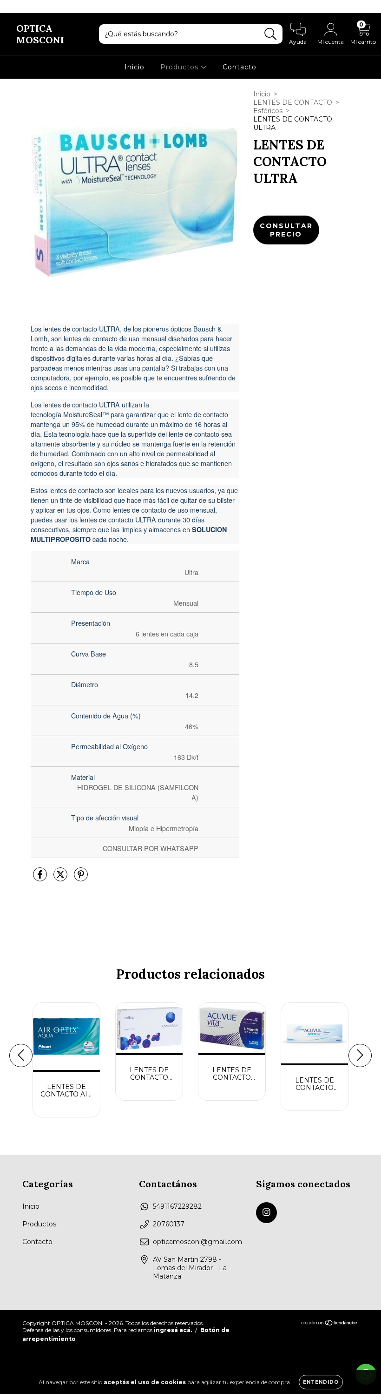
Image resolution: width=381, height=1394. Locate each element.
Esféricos (267, 111)
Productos (180, 67)
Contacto (239, 67)
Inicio (135, 67)
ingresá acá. (173, 1329)
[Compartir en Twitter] (61, 878)
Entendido (321, 1382)
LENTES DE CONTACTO (292, 102)
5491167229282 (177, 1206)
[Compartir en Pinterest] (81, 878)
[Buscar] (271, 34)
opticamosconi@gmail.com (197, 1242)
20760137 (168, 1224)
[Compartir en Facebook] (41, 878)
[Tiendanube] (330, 1323)
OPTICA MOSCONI (40, 34)
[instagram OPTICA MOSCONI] (13, 6)
